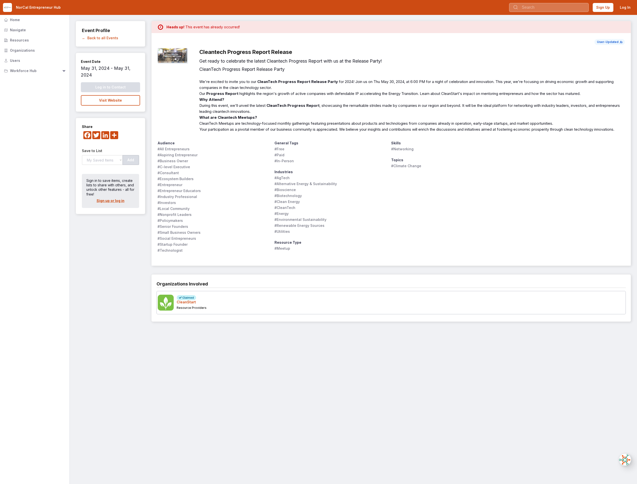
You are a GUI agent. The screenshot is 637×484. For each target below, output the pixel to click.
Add (130, 160)
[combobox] (549, 7)
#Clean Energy (287, 202)
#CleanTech (284, 207)
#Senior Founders (173, 226)
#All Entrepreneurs (174, 149)
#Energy (281, 213)
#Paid (279, 155)
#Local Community (174, 208)
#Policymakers (170, 220)
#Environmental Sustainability (300, 219)
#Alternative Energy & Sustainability (305, 184)
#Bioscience (285, 190)
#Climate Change (406, 166)
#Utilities (282, 231)
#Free (279, 149)
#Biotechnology (288, 196)
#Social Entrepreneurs (177, 238)
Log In (625, 7)
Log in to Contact (110, 87)
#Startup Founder (173, 244)
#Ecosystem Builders (176, 179)
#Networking (402, 149)
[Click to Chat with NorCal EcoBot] (625, 460)
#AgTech (282, 178)
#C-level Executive (174, 167)
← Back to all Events (100, 38)
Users (11, 60)
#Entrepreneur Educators (179, 191)
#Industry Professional (177, 197)
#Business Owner (173, 161)
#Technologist (170, 250)
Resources (16, 40)
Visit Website (110, 100)
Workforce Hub (20, 71)
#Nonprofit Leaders (175, 214)
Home (11, 20)
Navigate (14, 30)
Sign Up (603, 7)
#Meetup (282, 248)
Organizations (19, 50)
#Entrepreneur (170, 185)
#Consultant (168, 173)
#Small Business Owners (179, 232)
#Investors (167, 203)
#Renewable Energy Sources (299, 225)
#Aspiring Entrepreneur (178, 155)
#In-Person (284, 161)
